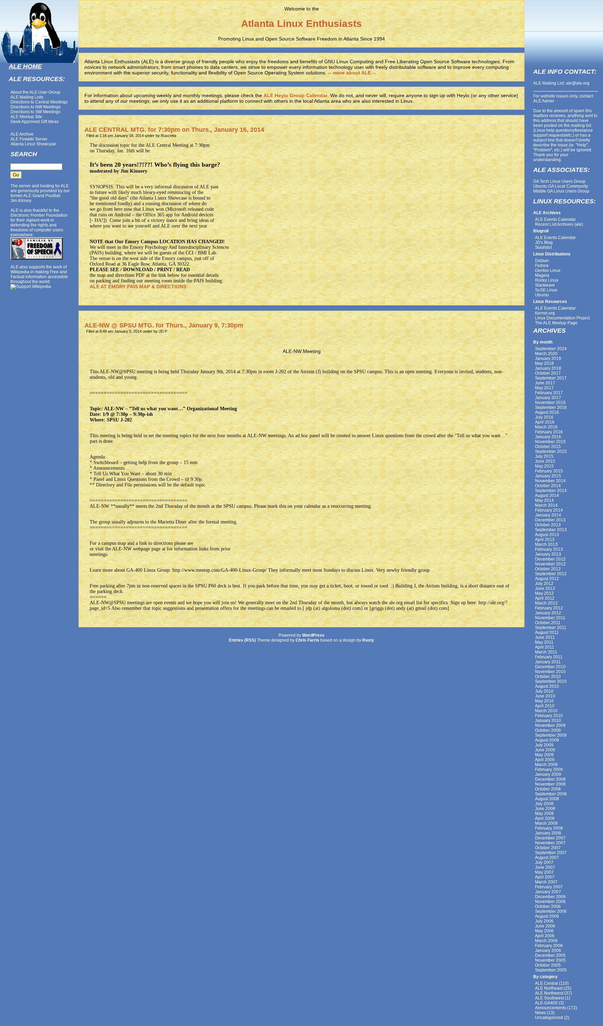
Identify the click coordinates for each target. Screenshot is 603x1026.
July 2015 (544, 456)
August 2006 (547, 916)
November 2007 (550, 842)
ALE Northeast (549, 988)
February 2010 (549, 715)
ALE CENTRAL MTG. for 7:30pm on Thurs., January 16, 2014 (174, 129)
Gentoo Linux (547, 270)
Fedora (542, 265)
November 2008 (550, 784)
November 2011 (550, 617)
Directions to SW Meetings (35, 111)
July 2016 (544, 417)
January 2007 (548, 891)
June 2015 (545, 461)
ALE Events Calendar (555, 219)
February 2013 (549, 549)
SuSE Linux (546, 290)
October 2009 (548, 730)
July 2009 (544, 745)
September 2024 (551, 348)
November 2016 (550, 402)
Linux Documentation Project (562, 318)
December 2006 (550, 896)
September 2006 (551, 911)
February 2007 (549, 886)
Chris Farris (307, 640)
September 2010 (551, 681)
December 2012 (550, 559)
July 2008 (544, 803)
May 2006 (544, 931)
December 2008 (550, 779)
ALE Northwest (549, 993)
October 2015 (548, 446)
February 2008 (549, 828)
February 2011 (549, 657)
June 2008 (545, 808)
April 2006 (544, 935)
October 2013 (548, 524)
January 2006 (548, 950)
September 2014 (551, 490)
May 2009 (544, 754)
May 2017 (544, 387)
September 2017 (551, 378)
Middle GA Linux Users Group (561, 191)
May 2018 (544, 363)
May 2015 (544, 466)
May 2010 (544, 701)
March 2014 (546, 505)
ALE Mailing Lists (26, 97)
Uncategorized (549, 1017)
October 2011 (547, 622)
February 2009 (549, 769)
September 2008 (551, 794)
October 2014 (548, 485)
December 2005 (550, 955)
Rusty (368, 640)
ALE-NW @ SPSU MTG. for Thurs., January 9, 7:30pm (163, 325)
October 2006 (548, 906)
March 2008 (546, 823)
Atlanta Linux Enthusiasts (301, 23)
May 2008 (544, 813)
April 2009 (544, 759)
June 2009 (545, 749)
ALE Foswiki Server (28, 139)
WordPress (313, 635)
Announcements (550, 1007)
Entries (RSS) (242, 640)
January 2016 (548, 436)
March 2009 (546, 764)
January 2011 (548, 661)
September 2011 (550, 627)
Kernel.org (545, 313)
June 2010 (545, 696)
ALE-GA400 (546, 1002)
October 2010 (548, 676)
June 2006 (545, 926)
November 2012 (550, 564)
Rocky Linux (546, 280)
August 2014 (547, 495)
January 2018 (548, 368)
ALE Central (546, 983)
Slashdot (543, 247)
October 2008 (548, 789)
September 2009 (551, 735)
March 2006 (546, 940)
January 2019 (548, 358)
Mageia (542, 275)
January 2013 (548, 554)
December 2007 (550, 838)
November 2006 (550, 901)
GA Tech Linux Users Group (559, 181)
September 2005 (551, 970)
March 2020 (546, 353)
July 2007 (544, 862)
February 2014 (549, 510)
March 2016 (546, 427)
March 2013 (546, 544)
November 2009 (550, 725)
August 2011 (547, 632)
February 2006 (549, 945)
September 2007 (551, 852)
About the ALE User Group (35, 92)
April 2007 (544, 877)
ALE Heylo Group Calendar (295, 95)
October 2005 (548, 965)
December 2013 (550, 520)
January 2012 (548, 612)
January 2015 (548, 476)
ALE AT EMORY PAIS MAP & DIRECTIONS (138, 286)
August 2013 (547, 534)
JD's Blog (544, 242)
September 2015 (551, 451)
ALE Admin (543, 101)
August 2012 (547, 578)
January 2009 (548, 774)
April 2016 (544, 422)
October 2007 (548, 847)
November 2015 (550, 441)
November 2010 (550, 671)
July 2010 (544, 691)
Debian (542, 260)
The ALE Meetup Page (556, 322)
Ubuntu (542, 294)
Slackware (545, 285)
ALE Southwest (549, 998)
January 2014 (548, 515)
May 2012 (544, 593)
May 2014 (544, 500)
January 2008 (548, 833)
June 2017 (545, 383)
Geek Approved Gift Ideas (34, 121)
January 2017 (548, 397)
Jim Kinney (20, 200)
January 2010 (548, 720)
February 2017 (549, 392)
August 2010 (547, 686)
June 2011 (545, 637)
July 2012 (544, 583)
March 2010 (546, 710)
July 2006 (544, 921)
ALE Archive (22, 134)
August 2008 (547, 798)
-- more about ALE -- (352, 72)
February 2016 (549, 431)
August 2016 (547, 412)
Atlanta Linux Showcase (33, 144)
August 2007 (547, 857)
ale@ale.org (577, 83)
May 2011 (544, 642)
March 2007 (546, 882)
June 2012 (545, 588)
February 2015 (549, 471)
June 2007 (545, 867)
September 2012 (551, 573)
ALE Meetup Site (26, 116)
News (540, 1012)
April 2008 (544, 818)
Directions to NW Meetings (35, 106)
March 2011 (546, 652)
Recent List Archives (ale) (559, 224)
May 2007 (544, 872)
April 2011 (544, 647)
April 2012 (544, 598)
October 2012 (548, 568)
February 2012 (549, 608)
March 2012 (546, 603)
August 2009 (547, 740)
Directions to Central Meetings (39, 102)
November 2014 (550, 480)
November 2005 (550, 960)
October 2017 (548, 373)
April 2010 (544, 705)
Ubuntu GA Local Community (560, 186)
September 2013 (551, 529)
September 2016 (551, 407)
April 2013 (544, 539)
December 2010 (550, 666)
